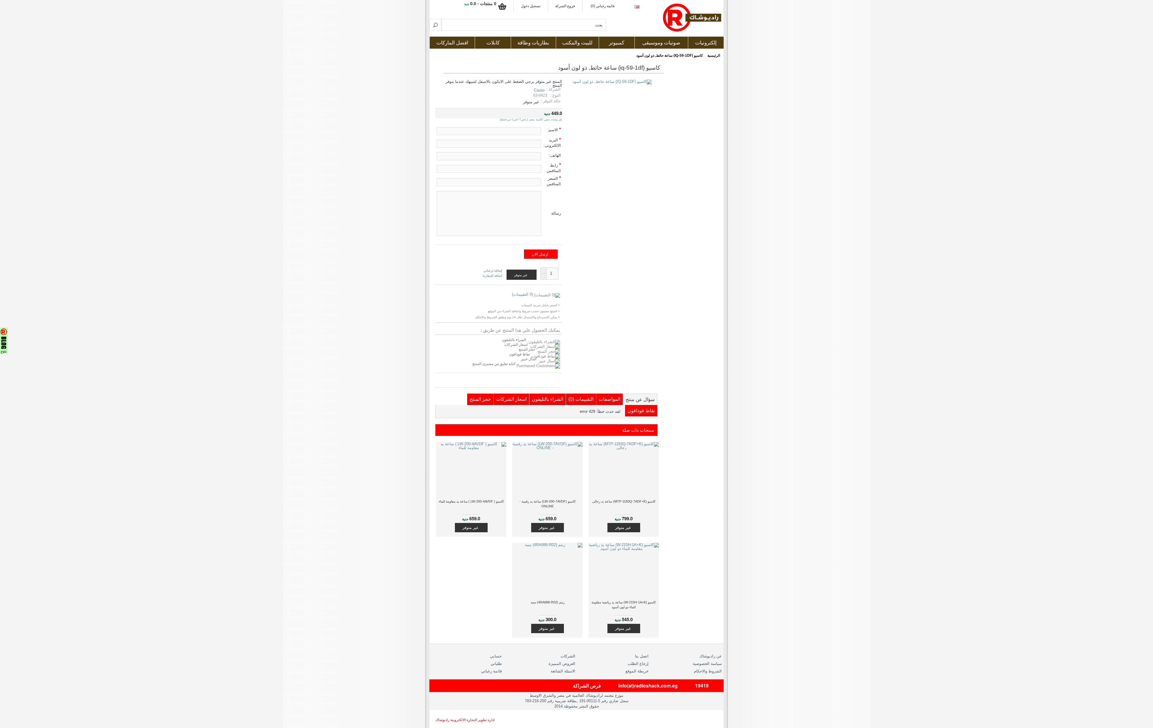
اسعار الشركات (516, 345)
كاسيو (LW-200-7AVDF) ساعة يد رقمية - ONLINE (547, 504)
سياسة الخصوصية (707, 663)
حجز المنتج (527, 349)
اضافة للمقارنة (492, 275)
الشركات (568, 656)
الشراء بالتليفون (514, 340)
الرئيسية (713, 55)
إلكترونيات (706, 43)
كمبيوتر (616, 43)
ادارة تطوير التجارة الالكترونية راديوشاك (465, 720)
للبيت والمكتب (577, 43)
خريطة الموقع (637, 671)
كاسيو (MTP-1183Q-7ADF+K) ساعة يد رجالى (623, 501)
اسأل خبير (528, 359)
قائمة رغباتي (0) (603, 6)
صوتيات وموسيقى (661, 43)
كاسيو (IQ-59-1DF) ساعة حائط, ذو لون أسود (669, 55)
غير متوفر (623, 527)
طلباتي (496, 663)
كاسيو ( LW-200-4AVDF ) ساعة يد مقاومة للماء (471, 501)
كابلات (493, 43)
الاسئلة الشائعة (563, 671)
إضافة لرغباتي (492, 270)
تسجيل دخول (530, 6)
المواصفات (609, 399)
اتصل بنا (642, 656)
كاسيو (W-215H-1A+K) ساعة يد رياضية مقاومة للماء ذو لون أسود (624, 604)
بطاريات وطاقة (533, 43)
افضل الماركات (452, 43)
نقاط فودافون (519, 354)
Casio (539, 90)
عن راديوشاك (710, 656)
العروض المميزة (562, 663)
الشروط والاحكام (708, 671)
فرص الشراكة (587, 685)
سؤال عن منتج (640, 399)
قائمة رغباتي (491, 671)
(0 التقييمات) (522, 294)
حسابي (496, 656)
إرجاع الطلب (638, 663)
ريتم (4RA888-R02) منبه (547, 602)
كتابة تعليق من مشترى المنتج (494, 364)
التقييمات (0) (581, 399)
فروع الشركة (565, 6)
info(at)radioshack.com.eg (648, 685)
